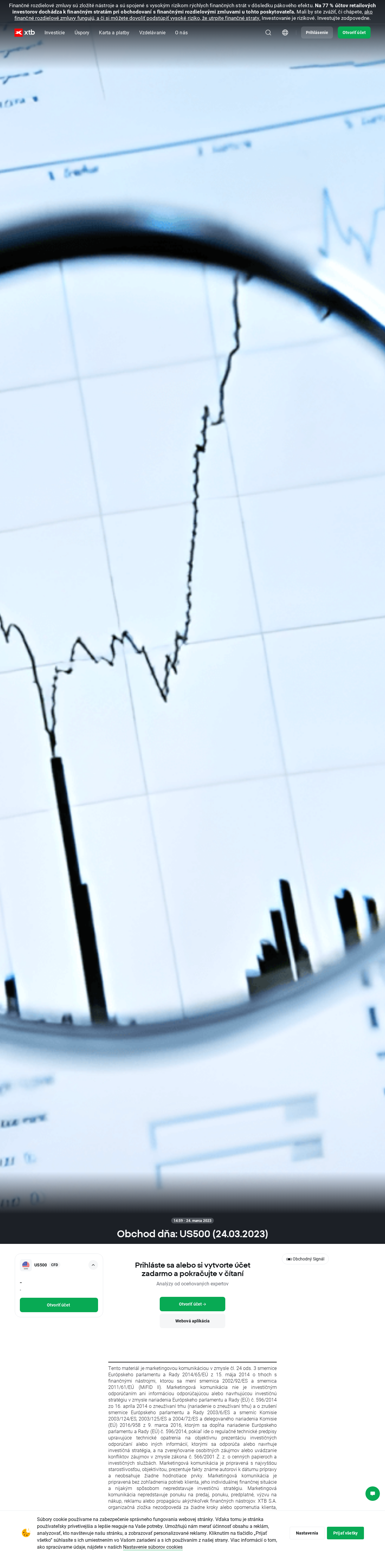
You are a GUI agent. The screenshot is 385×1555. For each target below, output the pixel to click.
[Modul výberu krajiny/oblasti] (285, 32)
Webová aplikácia (192, 1321)
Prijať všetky (345, 1533)
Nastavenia (307, 1533)
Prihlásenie (317, 32)
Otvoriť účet (354, 32)
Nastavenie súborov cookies (153, 1547)
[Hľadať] (268, 32)
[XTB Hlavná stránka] (24, 32)
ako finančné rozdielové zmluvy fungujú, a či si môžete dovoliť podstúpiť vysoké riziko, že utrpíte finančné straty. (193, 14)
